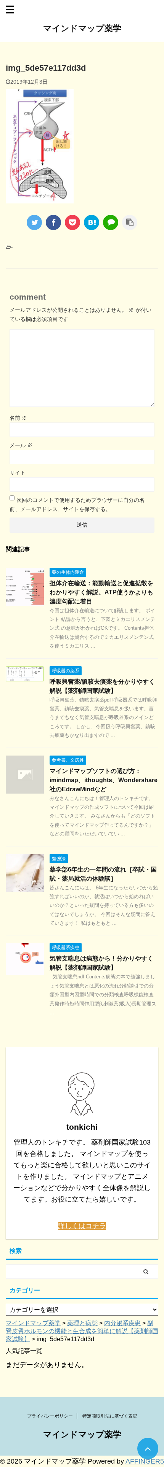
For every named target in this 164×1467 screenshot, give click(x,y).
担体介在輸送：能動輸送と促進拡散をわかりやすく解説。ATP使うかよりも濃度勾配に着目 (101, 592)
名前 (18, 418)
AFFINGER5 (144, 1461)
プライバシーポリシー (50, 1416)
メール (21, 445)
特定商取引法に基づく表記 (109, 1416)
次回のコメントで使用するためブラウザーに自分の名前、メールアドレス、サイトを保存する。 (77, 504)
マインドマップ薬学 (82, 28)
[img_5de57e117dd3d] (91, 222)
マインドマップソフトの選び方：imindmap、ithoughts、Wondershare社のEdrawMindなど (104, 780)
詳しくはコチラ (82, 1226)
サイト (18, 473)
